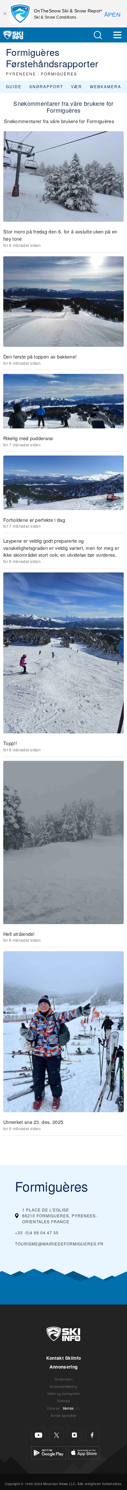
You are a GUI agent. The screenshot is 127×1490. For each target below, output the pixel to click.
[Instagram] (74, 1435)
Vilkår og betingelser (63, 1393)
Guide (13, 86)
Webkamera (105, 86)
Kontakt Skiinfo (63, 1358)
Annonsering (63, 1367)
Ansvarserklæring (63, 1386)
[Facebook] (92, 1435)
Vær (76, 86)
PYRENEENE (21, 73)
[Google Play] (48, 1452)
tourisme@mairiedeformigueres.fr (59, 1243)
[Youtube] (39, 1435)
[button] (97, 35)
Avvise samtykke (63, 1415)
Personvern (63, 1379)
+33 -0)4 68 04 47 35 (37, 1232)
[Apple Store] (83, 1452)
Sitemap (63, 1400)
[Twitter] (56, 1435)
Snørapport (46, 86)
